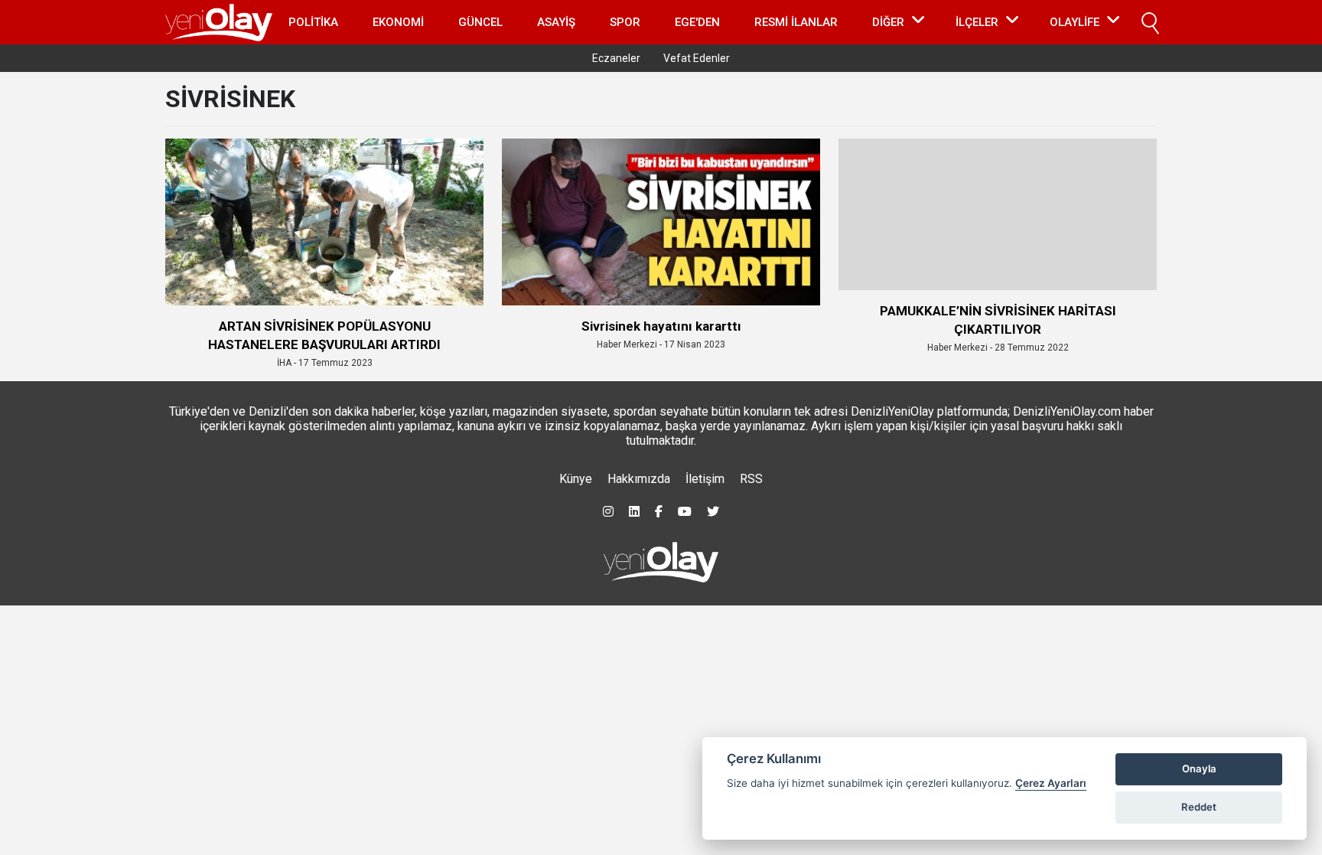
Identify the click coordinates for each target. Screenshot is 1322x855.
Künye (575, 479)
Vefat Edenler (696, 58)
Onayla (1199, 768)
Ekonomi (398, 22)
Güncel (480, 22)
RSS (751, 479)
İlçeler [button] (977, 22)
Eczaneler (616, 58)
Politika (313, 22)
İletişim (704, 479)
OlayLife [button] (1074, 22)
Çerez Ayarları (1050, 783)
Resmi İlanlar (796, 22)
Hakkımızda (638, 479)
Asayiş (556, 22)
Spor (625, 22)
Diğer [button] (888, 22)
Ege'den (697, 22)
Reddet (1198, 807)
